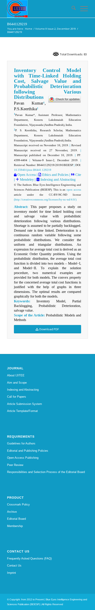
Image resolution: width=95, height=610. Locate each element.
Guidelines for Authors (21, 443)
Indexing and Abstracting (58, 179)
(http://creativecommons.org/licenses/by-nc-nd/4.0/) (45, 199)
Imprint (11, 572)
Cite (78, 175)
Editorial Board (16, 518)
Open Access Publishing (22, 457)
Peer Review (15, 465)
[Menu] (82, 9)
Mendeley (26, 179)
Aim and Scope (17, 382)
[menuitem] (71, 9)
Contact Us (14, 565)
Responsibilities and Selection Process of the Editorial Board (46, 472)
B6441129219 (17, 24)
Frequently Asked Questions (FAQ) (29, 558)
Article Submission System (24, 404)
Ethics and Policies (54, 175)
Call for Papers (16, 396)
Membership (15, 526)
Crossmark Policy (18, 504)
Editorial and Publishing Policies (27, 450)
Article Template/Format (22, 411)
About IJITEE (16, 375)
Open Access (26, 175)
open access (73, 189)
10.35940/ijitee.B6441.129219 (32, 169)
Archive (12, 511)
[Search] (71, 9)
